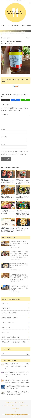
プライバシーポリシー (23, 405)
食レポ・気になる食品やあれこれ (11, 337)
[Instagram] (15, 28)
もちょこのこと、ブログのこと (13, 25)
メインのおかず (6, 308)
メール (3, 137)
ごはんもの (5, 303)
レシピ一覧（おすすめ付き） (9, 405)
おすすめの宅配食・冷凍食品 (10, 317)
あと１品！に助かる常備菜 (9, 313)
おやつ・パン (5, 332)
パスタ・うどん (6, 327)
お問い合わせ (16, 408)
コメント (4, 114)
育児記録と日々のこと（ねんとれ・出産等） (14, 342)
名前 (3, 129)
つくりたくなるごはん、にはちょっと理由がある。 (16, 414)
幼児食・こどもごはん (8, 322)
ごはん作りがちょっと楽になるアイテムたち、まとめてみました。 (15, 31)
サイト (3, 144)
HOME (3, 25)
